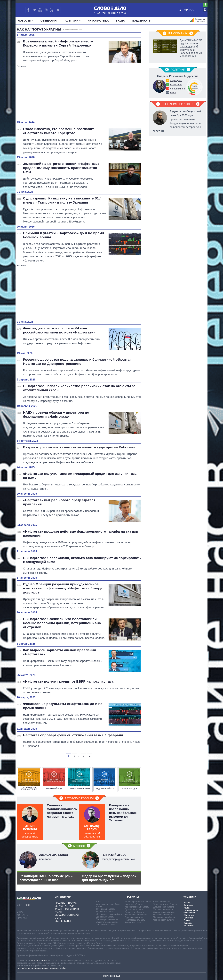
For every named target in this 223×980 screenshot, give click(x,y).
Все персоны (63, 921)
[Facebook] (28, 10)
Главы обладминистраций (67, 913)
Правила (22, 918)
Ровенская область (134, 922)
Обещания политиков (177, 104)
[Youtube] (40, 10)
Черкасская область (163, 914)
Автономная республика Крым (108, 905)
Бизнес (187, 902)
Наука (186, 908)
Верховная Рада (64, 906)
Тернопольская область (165, 904)
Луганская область (134, 909)
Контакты (23, 915)
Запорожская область (107, 924)
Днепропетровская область (109, 914)
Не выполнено (177, 88)
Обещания (48, 20)
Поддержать (141, 20)
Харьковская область (163, 907)
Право (186, 920)
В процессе (176, 80)
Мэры (58, 918)
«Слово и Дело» (39, 960)
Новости (24, 20)
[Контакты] (205, 9)
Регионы (133, 896)
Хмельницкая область (164, 912)
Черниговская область (164, 917)
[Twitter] (52, 10)
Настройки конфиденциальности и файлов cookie (41, 968)
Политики (71, 20)
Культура (188, 905)
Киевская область (134, 904)
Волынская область (106, 911)
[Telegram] (34, 10)
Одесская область (134, 917)
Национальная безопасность (190, 911)
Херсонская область (163, 909)
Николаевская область (136, 914)
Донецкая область (105, 917)
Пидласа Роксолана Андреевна (177, 76)
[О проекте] (205, 5)
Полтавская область (135, 920)
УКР (186, 10)
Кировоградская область (137, 907)
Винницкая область (105, 909)
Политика (188, 918)
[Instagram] (46, 10)
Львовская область (134, 912)
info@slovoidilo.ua (111, 976)
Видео (120, 20)
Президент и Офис (66, 903)
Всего (173, 92)
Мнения (79, 846)
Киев (98, 901)
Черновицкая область (164, 920)
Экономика (188, 925)
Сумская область (161, 901)
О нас (20, 912)
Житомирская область (107, 919)
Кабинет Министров (67, 909)
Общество (188, 915)
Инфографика (98, 20)
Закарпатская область (107, 922)
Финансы (187, 923)
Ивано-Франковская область (139, 901)
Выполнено (176, 84)
